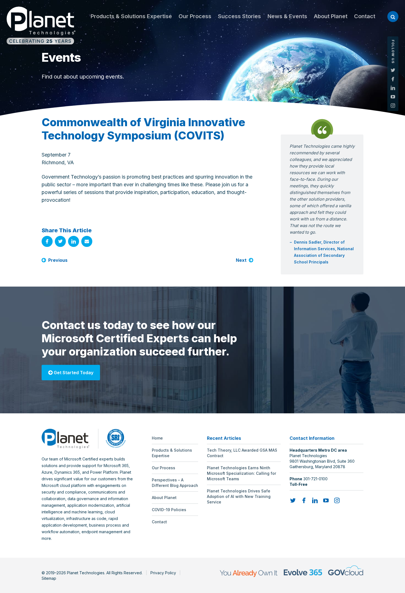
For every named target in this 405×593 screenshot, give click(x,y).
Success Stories (239, 16)
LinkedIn (392, 87)
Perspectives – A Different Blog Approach (175, 483)
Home (157, 438)
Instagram (392, 105)
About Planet (330, 16)
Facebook (392, 79)
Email (86, 241)
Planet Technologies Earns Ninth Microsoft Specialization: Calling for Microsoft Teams (241, 473)
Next (241, 260)
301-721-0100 (315, 478)
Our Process (195, 16)
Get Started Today (73, 372)
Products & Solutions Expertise (131, 16)
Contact (364, 16)
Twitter (392, 70)
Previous (58, 260)
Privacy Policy (163, 572)
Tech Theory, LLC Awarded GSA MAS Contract (242, 453)
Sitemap (49, 578)
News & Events (287, 16)
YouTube (392, 96)
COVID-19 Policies (169, 509)
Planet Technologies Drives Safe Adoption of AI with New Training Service (239, 496)
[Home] (41, 25)
